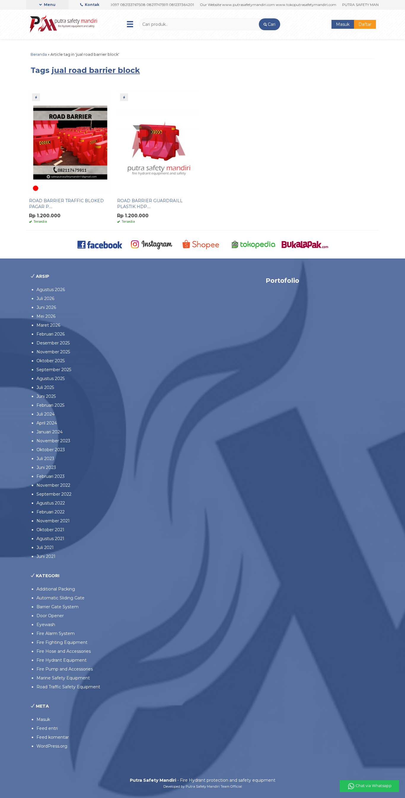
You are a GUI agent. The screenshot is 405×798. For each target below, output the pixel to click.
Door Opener (50, 615)
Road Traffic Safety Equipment (68, 687)
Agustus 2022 (50, 503)
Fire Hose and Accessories (63, 651)
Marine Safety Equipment (63, 678)
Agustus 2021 (50, 538)
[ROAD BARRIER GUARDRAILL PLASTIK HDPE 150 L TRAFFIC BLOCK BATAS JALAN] (158, 142)
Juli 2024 (45, 414)
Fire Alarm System (55, 633)
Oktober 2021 (50, 529)
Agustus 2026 (50, 289)
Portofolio (282, 280)
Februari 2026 (50, 334)
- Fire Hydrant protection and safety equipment (202, 780)
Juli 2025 (45, 387)
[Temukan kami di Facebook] (100, 244)
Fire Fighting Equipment (61, 642)
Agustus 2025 (50, 378)
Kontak (91, 4)
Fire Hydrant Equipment (61, 660)
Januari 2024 (49, 432)
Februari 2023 (50, 476)
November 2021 (53, 521)
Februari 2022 (50, 512)
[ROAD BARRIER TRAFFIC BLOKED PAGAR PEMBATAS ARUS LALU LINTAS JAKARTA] (70, 142)
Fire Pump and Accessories (64, 669)
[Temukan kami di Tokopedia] (254, 244)
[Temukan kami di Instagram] (151, 244)
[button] (269, 24)
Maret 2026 (48, 325)
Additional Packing (55, 589)
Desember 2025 (53, 343)
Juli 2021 (45, 547)
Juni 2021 (45, 556)
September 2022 (53, 494)
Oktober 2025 (50, 360)
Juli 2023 (45, 458)
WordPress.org (51, 746)
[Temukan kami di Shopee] (203, 244)
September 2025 (53, 369)
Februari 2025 (50, 405)
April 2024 (46, 423)
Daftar (364, 24)
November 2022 (53, 485)
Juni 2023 (46, 467)
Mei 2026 (45, 316)
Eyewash (45, 624)
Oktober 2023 (50, 449)
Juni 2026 (46, 307)
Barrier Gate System (57, 606)
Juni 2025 (46, 396)
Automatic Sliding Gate (60, 598)
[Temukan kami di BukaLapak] (305, 244)
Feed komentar (52, 737)
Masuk (343, 24)
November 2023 (53, 440)
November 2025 (53, 352)
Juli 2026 (45, 298)
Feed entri (47, 728)
